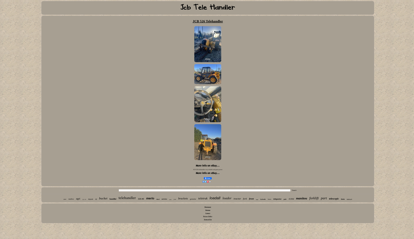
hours (269, 199)
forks (170, 199)
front (251, 198)
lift (96, 199)
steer (65, 199)
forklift (314, 198)
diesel (157, 199)
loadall (215, 198)
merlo (150, 198)
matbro (71, 199)
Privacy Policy (207, 216)
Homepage (208, 207)
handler (113, 199)
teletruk (202, 198)
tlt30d (291, 199)
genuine (193, 199)
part (324, 198)
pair (285, 199)
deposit (90, 199)
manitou (301, 198)
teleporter (277, 199)
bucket (103, 198)
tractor (237, 198)
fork (245, 198)
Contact (207, 213)
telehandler (127, 197)
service (164, 199)
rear (257, 199)
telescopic (334, 198)
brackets (183, 198)
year (175, 199)
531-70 (84, 199)
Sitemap (207, 210)
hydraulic (263, 199)
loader (227, 198)
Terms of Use (208, 219)
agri (78, 198)
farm (343, 199)
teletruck (349, 199)
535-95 (141, 199)
